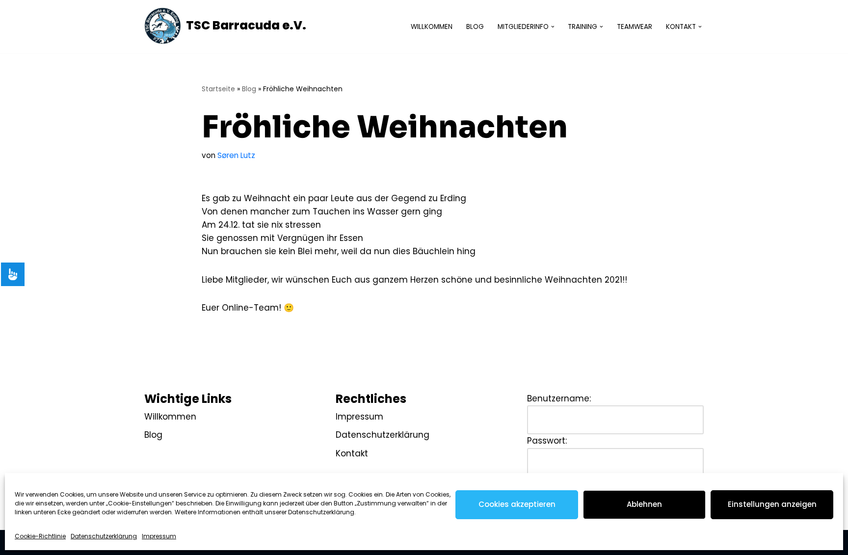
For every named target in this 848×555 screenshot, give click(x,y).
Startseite (218, 89)
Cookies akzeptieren (517, 504)
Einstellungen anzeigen (772, 504)
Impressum (159, 536)
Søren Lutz (236, 155)
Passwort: (547, 441)
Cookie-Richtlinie (40, 536)
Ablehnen (644, 504)
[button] (553, 26)
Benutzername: (559, 398)
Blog (475, 26)
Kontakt (352, 453)
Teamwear (634, 26)
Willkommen (431, 26)
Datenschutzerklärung (104, 536)
